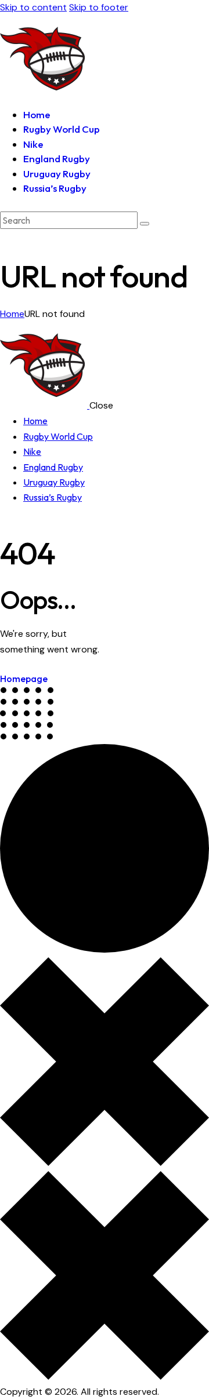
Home (12, 314)
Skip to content (33, 7)
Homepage (24, 678)
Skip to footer (98, 7)
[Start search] (144, 223)
